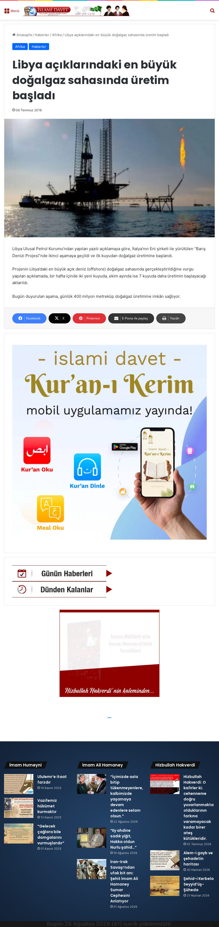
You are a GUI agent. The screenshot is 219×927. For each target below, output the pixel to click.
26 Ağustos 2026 (87, 924)
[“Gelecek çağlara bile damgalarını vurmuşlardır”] (18, 833)
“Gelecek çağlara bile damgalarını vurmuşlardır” (50, 834)
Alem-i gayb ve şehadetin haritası (198, 858)
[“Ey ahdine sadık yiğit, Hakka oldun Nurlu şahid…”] (91, 838)
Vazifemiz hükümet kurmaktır (47, 806)
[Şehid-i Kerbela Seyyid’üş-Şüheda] (164, 886)
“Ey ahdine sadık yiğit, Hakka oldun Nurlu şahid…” (123, 839)
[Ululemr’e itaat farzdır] (18, 784)
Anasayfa (23, 35)
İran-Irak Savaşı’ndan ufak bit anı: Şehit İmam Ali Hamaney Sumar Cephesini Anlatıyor (124, 881)
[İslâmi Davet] (76, 10)
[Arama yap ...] (212, 12)
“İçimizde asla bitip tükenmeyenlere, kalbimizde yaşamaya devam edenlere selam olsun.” (126, 796)
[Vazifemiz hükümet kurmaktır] (18, 808)
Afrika (57, 35)
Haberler (42, 35)
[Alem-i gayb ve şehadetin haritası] (164, 860)
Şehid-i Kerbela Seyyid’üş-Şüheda (198, 884)
